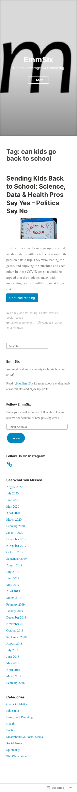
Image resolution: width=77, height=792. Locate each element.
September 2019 (16, 558)
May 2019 (12, 585)
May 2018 (12, 663)
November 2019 (16, 545)
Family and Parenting (24, 312)
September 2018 (16, 637)
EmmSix (38, 59)
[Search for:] (27, 345)
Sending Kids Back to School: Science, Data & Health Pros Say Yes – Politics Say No (36, 194)
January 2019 (14, 611)
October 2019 (14, 552)
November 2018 (16, 624)
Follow (15, 438)
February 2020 (15, 526)
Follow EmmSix (18, 404)
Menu (40, 80)
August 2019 (14, 565)
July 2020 (12, 493)
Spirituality (13, 750)
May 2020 (12, 506)
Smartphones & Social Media (24, 737)
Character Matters (17, 704)
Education (12, 710)
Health (43, 312)
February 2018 (15, 682)
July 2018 (12, 650)
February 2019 (15, 604)
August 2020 (14, 487)
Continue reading (20, 299)
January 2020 (14, 532)
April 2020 (13, 513)
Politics (53, 312)
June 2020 (12, 500)
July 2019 (12, 572)
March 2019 (14, 598)
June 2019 (12, 578)
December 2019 (16, 539)
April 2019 (13, 591)
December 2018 (16, 617)
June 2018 (12, 656)
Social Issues (14, 317)
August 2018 (14, 643)
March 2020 (14, 519)
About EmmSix (23, 383)
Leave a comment (22, 322)
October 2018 (14, 630)
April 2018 (13, 670)
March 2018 (14, 676)
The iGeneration (16, 756)
